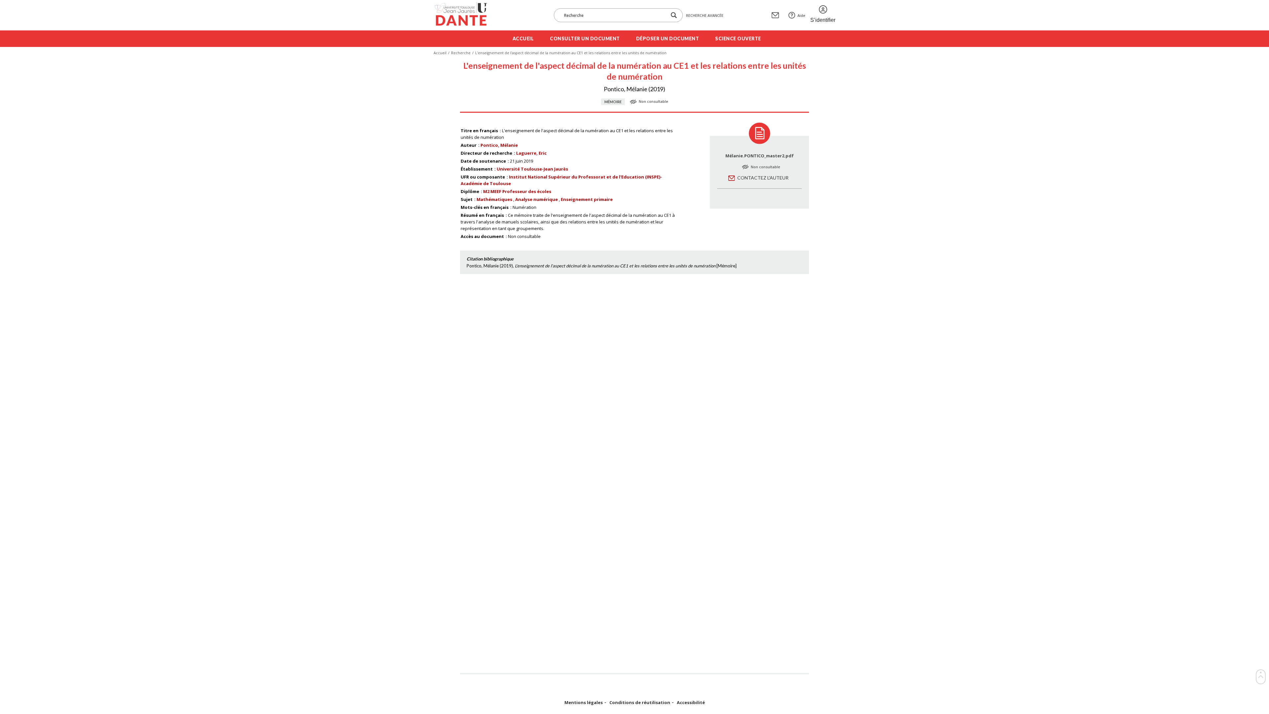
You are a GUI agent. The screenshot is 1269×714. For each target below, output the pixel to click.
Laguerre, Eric (531, 153)
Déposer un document (667, 38)
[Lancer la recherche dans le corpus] (673, 15)
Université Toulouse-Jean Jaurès (532, 169)
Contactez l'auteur (762, 177)
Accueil (523, 38)
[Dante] (465, 15)
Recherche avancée (704, 15)
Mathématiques (494, 199)
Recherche (461, 52)
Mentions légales (583, 702)
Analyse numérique (536, 199)
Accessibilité (691, 702)
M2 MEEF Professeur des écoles (517, 191)
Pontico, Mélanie (499, 145)
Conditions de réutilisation (639, 702)
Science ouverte (738, 38)
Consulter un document (585, 38)
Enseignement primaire (587, 199)
